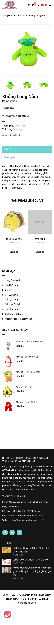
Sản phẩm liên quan (27, 200)
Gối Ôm (8, 290)
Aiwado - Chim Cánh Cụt (27, 357)
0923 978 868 (18, 511)
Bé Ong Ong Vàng (14, 239)
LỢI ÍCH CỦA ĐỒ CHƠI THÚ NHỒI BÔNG (31, 560)
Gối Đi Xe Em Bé (12, 304)
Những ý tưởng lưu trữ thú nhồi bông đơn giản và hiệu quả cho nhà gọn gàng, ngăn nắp (32, 571)
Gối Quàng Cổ (11, 295)
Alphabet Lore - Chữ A (26, 402)
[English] (45, 5)
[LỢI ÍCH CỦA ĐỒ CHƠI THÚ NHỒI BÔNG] (6, 562)
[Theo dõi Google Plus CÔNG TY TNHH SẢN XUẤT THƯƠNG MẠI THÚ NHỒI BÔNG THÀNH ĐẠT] (12, 532)
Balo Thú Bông (12, 309)
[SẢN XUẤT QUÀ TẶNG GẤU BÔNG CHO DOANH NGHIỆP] (6, 550)
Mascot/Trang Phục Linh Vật (18, 319)
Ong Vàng (40, 239)
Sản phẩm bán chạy (15, 330)
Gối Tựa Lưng (11, 299)
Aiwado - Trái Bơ (24, 387)
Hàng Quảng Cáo (13, 280)
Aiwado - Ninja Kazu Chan (28, 372)
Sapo (33, 603)
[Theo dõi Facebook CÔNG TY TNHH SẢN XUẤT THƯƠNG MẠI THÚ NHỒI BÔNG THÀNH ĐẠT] (5, 532)
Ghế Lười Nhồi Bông (14, 314)
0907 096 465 (33, 511)
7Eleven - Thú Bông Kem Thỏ (30, 341)
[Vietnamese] (42, 5)
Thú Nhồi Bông (12, 285)
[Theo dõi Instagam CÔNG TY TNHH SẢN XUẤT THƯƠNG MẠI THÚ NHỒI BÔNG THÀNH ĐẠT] (19, 532)
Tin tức (7, 543)
